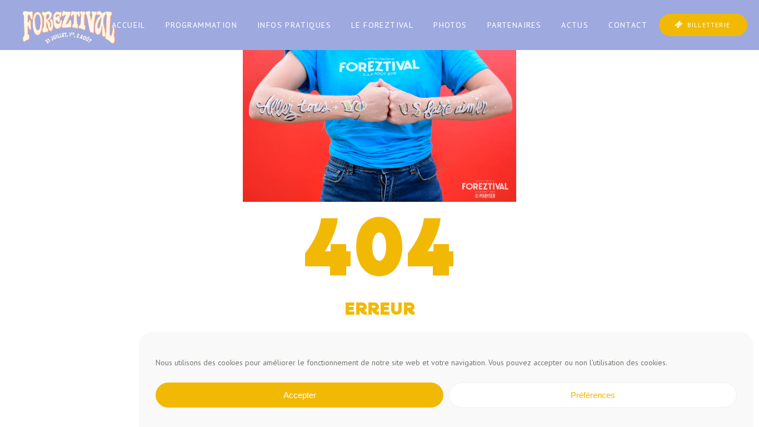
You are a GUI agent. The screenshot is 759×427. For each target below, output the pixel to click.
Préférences (593, 395)
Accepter (299, 395)
